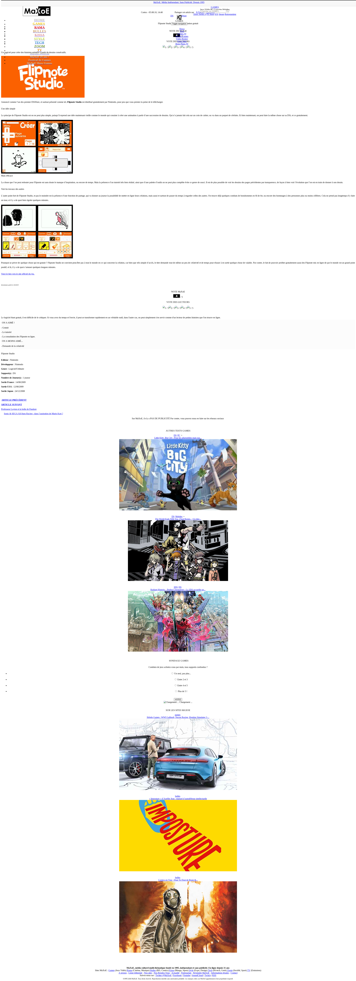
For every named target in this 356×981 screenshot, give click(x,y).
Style (191, 970)
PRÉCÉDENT (14, 400)
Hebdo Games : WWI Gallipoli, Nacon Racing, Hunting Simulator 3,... (178, 717)
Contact (234, 973)
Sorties (181, 34)
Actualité (175, 973)
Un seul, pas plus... (182, 673)
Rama (129, 970)
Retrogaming (230, 14)
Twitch (208, 975)
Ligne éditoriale (135, 973)
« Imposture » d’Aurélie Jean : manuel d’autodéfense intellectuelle (178, 798)
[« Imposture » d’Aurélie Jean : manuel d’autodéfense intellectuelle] (178, 870)
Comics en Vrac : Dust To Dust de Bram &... (178, 880)
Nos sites (148, 973)
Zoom (230, 970)
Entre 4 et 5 (182, 685)
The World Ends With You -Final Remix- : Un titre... (178, 519)
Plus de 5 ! (182, 691)
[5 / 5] (190, 308)
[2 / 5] (172, 308)
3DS (176, 587)
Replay (182, 39)
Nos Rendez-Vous (162, 973)
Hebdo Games (182, 36)
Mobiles (178, 516)
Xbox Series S (199, 14)
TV (248, 970)
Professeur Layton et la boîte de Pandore (19, 409)
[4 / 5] (184, 308)
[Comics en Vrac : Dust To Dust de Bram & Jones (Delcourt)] (178, 952)
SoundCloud (197, 975)
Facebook (177, 975)
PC (178, 435)
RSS (214, 975)
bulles (177, 796)
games (177, 715)
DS (175, 435)
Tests (182, 31)
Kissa (171, 970)
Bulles (153, 970)
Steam (221, 14)
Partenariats (186, 973)
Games (111, 970)
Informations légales (220, 973)
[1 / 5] (166, 308)
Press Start (181, 41)
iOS (216, 14)
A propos (123, 973)
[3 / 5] (178, 308)
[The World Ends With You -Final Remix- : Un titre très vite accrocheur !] (178, 580)
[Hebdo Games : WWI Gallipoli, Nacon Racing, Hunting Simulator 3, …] (178, 789)
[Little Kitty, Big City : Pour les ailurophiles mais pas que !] (178, 509)
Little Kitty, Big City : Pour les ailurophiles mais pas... (178, 438)
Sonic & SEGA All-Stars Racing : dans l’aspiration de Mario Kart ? (33, 413)
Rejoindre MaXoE (201, 973)
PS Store (210, 14)
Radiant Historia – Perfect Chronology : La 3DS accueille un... (178, 589)
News (182, 29)
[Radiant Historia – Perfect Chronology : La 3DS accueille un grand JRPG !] (178, 651)
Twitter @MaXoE (163, 975)
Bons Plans (181, 44)
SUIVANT (11, 404)
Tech (210, 970)
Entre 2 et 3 (182, 679)
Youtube (186, 975)
